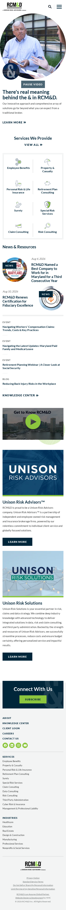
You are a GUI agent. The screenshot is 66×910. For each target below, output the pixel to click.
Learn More (13, 122)
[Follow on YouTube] (25, 745)
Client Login (11, 728)
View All (31, 144)
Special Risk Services (47, 212)
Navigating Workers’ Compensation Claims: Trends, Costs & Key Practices (29, 328)
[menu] (59, 7)
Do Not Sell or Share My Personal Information (33, 885)
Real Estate (8, 831)
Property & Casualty (47, 169)
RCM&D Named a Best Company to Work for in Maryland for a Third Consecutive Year (46, 272)
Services (8, 757)
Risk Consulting (47, 231)
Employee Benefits (18, 167)
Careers (8, 733)
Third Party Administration (15, 800)
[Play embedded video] (33, 425)
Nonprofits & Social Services (16, 848)
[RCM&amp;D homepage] (14, 7)
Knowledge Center (19, 395)
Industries (10, 818)
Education (7, 826)
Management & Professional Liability (20, 808)
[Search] (50, 6)
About (7, 718)
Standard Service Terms (33, 881)
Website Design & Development (29, 898)
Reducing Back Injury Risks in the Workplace (29, 383)
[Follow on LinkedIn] (11, 745)
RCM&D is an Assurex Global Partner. (33, 894)
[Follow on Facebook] (5, 745)
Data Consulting (10, 791)
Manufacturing (10, 839)
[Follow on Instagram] (18, 745)
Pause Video (33, 84)
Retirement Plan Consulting (47, 191)
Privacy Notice (33, 878)
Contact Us (11, 738)
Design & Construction (13, 835)
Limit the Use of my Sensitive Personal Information (33, 889)
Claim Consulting (18, 231)
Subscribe (33, 699)
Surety (18, 210)
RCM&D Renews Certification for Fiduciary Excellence (18, 301)
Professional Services (13, 843)
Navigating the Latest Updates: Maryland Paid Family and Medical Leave (30, 347)
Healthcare (8, 822)
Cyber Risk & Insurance (14, 804)
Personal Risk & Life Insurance (18, 191)
